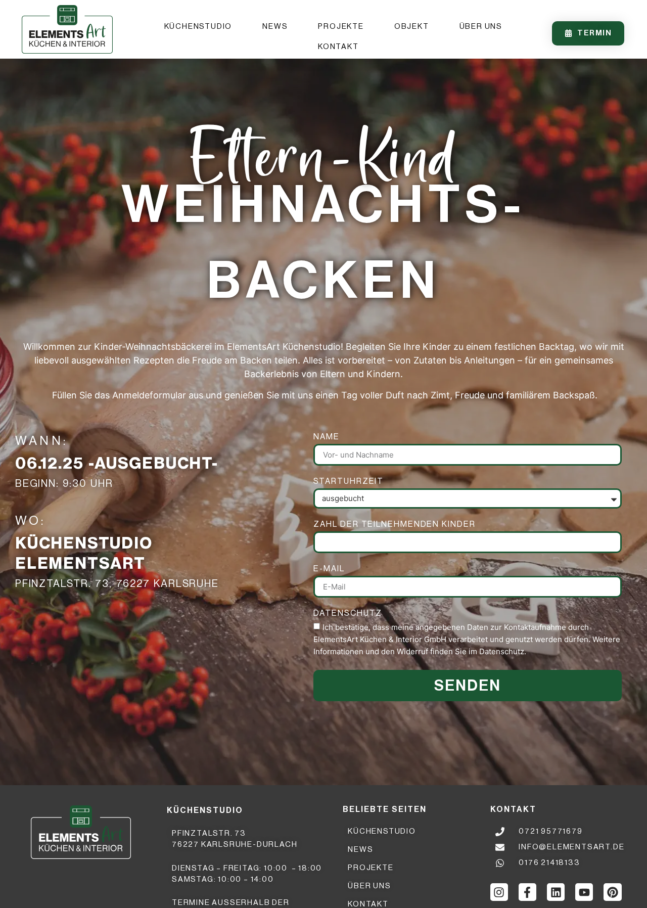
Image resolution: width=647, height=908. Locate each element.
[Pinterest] (612, 892)
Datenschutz (347, 614)
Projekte (340, 26)
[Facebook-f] (527, 892)
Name (326, 437)
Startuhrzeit (348, 482)
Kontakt (338, 47)
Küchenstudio (198, 26)
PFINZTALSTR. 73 (209, 833)
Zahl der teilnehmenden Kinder (394, 525)
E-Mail (328, 569)
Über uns (480, 26)
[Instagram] (499, 892)
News (275, 26)
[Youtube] (584, 892)
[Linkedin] (556, 892)
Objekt (411, 26)
